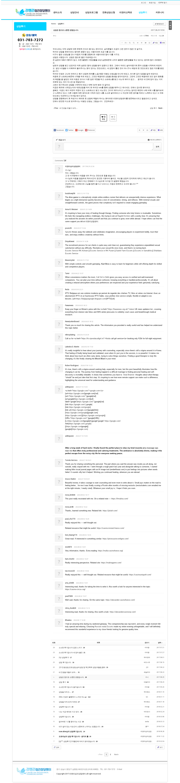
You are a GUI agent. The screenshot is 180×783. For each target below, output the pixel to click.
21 (84, 652)
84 (83, 687)
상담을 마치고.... (65, 692)
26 (81, 712)
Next (116, 755)
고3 (147, 667)
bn (147, 697)
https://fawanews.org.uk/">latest (121, 309)
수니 (54, 36)
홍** (147, 726)
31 (79, 672)
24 (72, 707)
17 (71, 657)
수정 (156, 43)
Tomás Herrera (71, 460)
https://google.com (76, 393)
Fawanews (69, 305)
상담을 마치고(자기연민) (68, 702)
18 (84, 647)
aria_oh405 (69, 583)
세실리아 (147, 672)
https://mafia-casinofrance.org (110, 551)
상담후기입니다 (65, 707)
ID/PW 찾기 (162, 3)
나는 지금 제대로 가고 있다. (69, 712)
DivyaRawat (69, 241)
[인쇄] (149, 43)
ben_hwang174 (71, 535)
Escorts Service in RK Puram (102, 251)
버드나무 (147, 662)
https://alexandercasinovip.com (122, 612)
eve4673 (68, 547)
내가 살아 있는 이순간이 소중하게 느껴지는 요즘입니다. (80, 726)
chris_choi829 (70, 608)
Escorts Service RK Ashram (77, 251)
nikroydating (70, 334)
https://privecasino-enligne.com (115, 539)
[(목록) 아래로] (142, 43)
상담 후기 (62, 682)
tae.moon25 (70, 571)
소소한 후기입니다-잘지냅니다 (70, 687)
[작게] (134, 43)
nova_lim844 (70, 495)
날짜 (159, 642)
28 (86, 677)
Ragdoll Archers (123, 216)
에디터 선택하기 (155, 140)
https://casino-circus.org (75, 589)
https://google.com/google (79, 407)
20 (97, 741)
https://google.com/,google (80, 424)
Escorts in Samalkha (143, 251)
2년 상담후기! (64, 657)
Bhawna (68, 620)
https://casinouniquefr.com (140, 575)
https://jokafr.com (110, 511)
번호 (53, 642)
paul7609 (69, 596)
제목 (98, 642)
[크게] (130, 43)
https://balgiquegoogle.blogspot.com (91, 299)
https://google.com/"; (77, 396)
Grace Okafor (70, 479)
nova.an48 (69, 507)
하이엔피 (147, 657)
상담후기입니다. (65, 716)
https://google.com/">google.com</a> (88, 391)
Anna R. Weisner (71, 209)
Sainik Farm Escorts (124, 251)
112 (89, 697)
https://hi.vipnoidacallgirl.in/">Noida (96, 338)
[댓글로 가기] (146, 43)
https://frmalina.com (119, 499)
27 (73, 692)
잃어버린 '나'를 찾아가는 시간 (70, 721)
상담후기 (20, 26)
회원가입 (152, 3)
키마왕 (147, 647)
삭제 (163, 43)
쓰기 (160, 747)
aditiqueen (69, 387)
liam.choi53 (69, 559)
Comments (60, 160)
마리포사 (147, 712)
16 (73, 662)
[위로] (138, 43)
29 (73, 717)
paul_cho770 (70, 519)
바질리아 (147, 682)
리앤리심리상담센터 (72, 166)
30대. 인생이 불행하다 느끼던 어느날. (73, 697)
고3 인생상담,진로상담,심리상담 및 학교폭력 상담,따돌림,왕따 (82, 667)
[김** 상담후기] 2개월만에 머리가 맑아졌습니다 (77, 741)
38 (68, 682)
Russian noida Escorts (104, 626)
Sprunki (68, 232)
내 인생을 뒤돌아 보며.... (68, 672)
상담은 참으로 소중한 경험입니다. (66, 30)
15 (107, 667)
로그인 (143, 3)
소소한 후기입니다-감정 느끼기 (71, 647)
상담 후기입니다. (65, 662)
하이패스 (147, 692)
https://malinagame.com (111, 563)
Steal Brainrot (128, 375)
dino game (73, 197)
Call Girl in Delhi (102, 277)
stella (147, 721)
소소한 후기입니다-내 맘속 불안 (71, 652)
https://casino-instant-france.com (110, 528)
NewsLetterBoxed (72, 321)
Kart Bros (105, 264)
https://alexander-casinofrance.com (120, 600)
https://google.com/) (74, 415)
